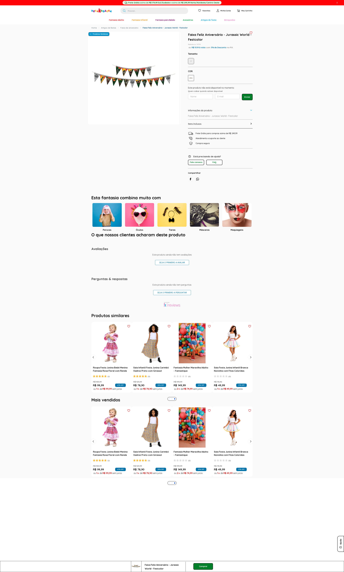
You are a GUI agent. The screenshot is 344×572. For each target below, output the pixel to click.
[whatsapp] (197, 179)
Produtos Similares (100, 34)
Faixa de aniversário (129, 28)
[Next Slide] (250, 357)
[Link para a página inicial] (94, 28)
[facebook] (190, 179)
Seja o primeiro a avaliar (172, 262)
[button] (191, 78)
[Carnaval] (101, 20)
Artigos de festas (108, 28)
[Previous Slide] (93, 357)
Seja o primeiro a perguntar (172, 292)
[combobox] (154, 11)
